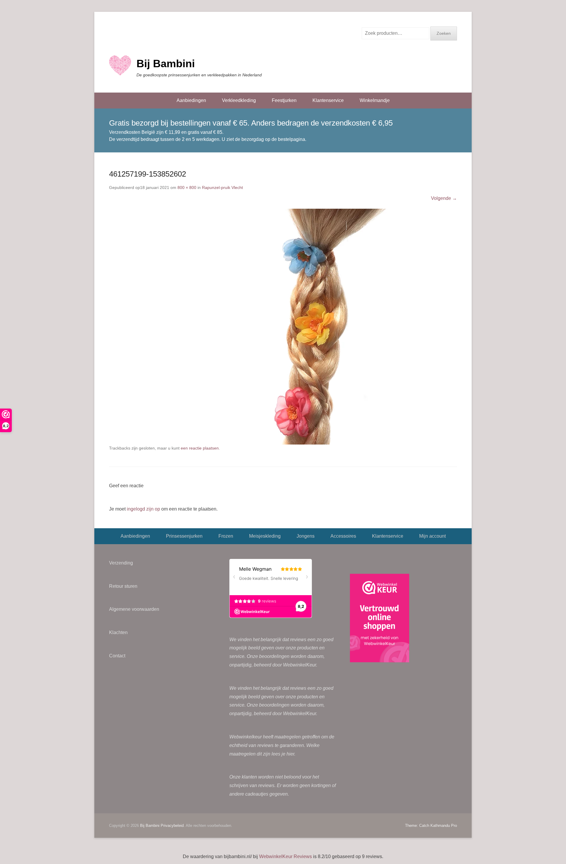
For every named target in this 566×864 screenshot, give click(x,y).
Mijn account (432, 536)
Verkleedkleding (239, 100)
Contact (117, 655)
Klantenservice (328, 100)
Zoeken (444, 33)
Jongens (306, 536)
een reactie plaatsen (200, 448)
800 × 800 (186, 187)
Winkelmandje (375, 100)
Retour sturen (123, 586)
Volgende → (444, 198)
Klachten (118, 632)
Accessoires (343, 536)
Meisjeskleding (265, 536)
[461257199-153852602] (283, 327)
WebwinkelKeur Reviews (285, 856)
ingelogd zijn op (143, 508)
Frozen (225, 536)
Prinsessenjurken (184, 536)
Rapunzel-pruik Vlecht (222, 187)
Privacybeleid (172, 825)
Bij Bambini (165, 63)
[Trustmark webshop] (379, 619)
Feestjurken (284, 100)
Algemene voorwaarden (134, 609)
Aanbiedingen (191, 100)
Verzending (121, 562)
